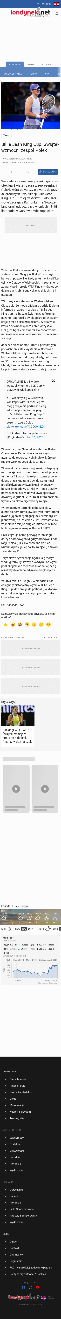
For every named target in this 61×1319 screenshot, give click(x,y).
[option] (29, 1079)
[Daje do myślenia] (27, 624)
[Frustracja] (48, 624)
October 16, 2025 (32, 437)
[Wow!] (34, 624)
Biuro (6, 1234)
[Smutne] (41, 624)
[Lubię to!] (5, 624)
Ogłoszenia (10, 1071)
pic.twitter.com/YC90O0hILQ (25, 426)
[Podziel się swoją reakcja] (10, 171)
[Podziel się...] (27, 171)
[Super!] (12, 624)
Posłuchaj (50, 171)
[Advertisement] (31, 31)
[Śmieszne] (19, 624)
